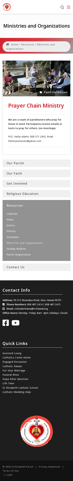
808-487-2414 (34, 304)
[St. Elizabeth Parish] (7, 6)
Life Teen (8, 383)
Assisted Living (12, 353)
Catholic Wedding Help (17, 392)
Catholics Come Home (17, 357)
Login (9, 474)
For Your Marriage (14, 370)
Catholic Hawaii (12, 366)
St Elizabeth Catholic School (20, 387)
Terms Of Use (11, 470)
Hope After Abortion (15, 379)
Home (14, 44)
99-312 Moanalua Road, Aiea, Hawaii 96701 (37, 300)
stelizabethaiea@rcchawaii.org (31, 308)
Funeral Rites (11, 374)
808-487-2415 (52, 304)
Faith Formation (56, 92)
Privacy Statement (49, 466)
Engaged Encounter (15, 361)
